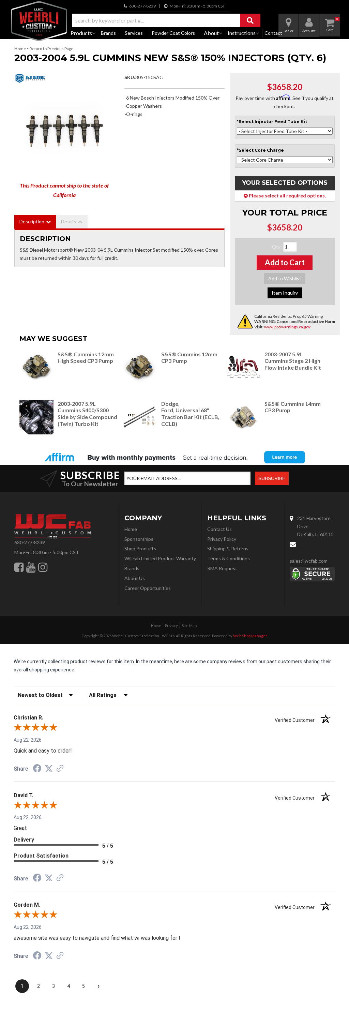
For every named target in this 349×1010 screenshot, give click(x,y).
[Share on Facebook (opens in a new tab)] (37, 769)
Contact (273, 33)
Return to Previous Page (51, 48)
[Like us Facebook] (19, 567)
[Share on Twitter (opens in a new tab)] (49, 768)
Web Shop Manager (250, 636)
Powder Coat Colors (173, 33)
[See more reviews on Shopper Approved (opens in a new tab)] (60, 769)
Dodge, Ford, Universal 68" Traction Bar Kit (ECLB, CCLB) (190, 413)
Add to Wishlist (284, 278)
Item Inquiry (285, 293)
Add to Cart (285, 262)
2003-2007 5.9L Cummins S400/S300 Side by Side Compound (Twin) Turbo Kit (87, 413)
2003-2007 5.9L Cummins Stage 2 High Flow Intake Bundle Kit (292, 361)
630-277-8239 (29, 542)
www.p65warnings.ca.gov (287, 326)
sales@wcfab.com (309, 561)
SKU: (129, 77)
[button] (166, 20)
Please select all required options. (287, 195)
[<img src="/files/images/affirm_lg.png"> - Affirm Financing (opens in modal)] (174, 457)
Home (20, 48)
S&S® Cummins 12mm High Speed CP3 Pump (86, 357)
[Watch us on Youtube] (30, 567)
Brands (108, 33)
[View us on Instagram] (42, 567)
